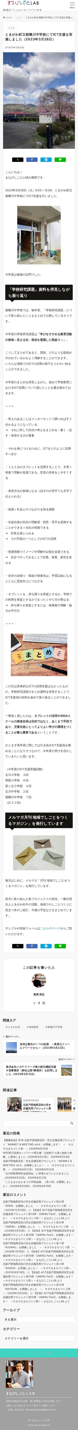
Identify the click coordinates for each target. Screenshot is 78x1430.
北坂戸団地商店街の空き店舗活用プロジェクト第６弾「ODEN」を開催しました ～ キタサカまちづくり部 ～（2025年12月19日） (37, 1205)
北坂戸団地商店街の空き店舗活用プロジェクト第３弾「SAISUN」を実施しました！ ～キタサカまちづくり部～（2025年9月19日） (37, 1268)
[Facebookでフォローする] (39, 1003)
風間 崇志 (39, 994)
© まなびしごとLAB (39, 1420)
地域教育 (34, 1027)
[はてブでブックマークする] (46, 160)
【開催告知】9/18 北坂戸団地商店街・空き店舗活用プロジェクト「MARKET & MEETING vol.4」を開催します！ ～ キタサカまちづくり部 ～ (39, 1144)
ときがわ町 (14, 1027)
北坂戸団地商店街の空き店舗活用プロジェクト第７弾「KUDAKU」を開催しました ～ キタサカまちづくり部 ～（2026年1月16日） (39, 1247)
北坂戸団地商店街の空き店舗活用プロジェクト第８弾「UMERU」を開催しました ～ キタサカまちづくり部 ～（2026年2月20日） (38, 1226)
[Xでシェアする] (17, 160)
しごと (11, 27)
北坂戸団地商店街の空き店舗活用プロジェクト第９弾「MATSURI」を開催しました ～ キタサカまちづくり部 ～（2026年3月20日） (38, 1289)
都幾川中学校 (55, 1027)
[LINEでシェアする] (60, 160)
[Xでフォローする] (29, 1353)
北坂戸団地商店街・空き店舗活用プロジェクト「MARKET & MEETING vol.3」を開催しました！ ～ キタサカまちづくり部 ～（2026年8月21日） (39, 1165)
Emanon (45, 1425)
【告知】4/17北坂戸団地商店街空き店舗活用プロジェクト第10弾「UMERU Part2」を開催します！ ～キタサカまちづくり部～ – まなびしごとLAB (38, 1214)
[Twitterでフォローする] (34, 1003)
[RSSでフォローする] (49, 1353)
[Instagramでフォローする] (43, 1003)
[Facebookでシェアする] (32, 160)
